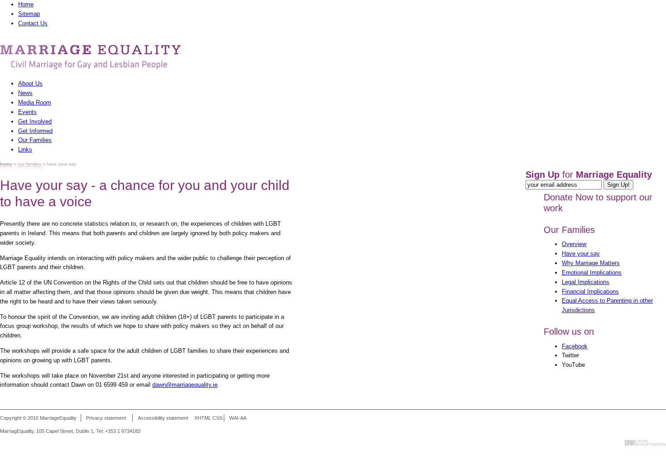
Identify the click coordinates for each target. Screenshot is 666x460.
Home (26, 4)
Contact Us (33, 23)
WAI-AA (237, 418)
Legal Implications (585, 282)
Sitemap (29, 13)
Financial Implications (590, 291)
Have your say (581, 253)
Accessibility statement (163, 418)
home (6, 163)
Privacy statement (106, 418)
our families (30, 163)
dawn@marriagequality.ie (184, 384)
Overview (574, 244)
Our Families (569, 230)
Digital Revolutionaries (645, 443)
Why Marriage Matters (591, 263)
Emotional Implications (592, 272)
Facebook (575, 346)
